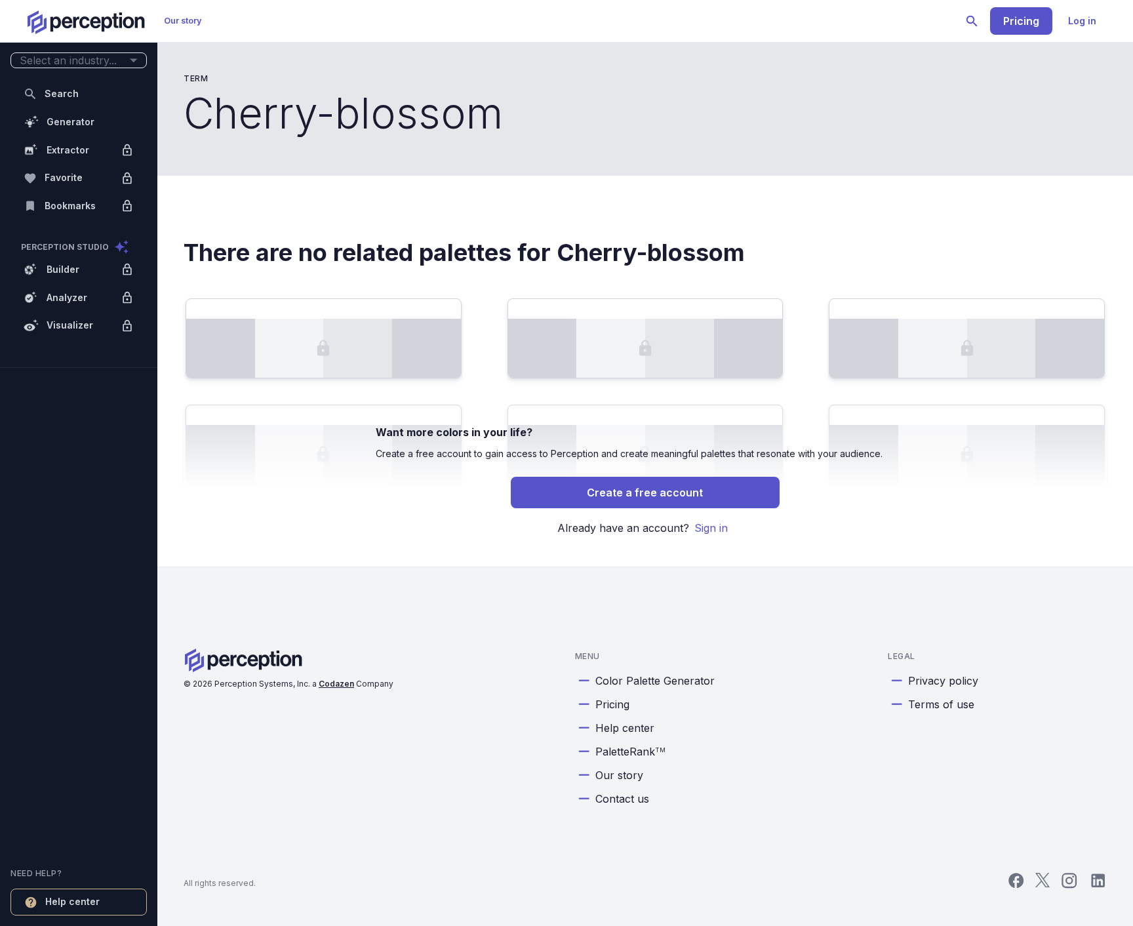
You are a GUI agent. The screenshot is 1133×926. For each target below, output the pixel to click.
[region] (78, 463)
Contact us (622, 798)
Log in (1082, 20)
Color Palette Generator (655, 680)
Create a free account (645, 492)
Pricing (1021, 21)
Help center (624, 728)
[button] (78, 60)
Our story (183, 21)
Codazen (336, 684)
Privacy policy (943, 680)
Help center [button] (72, 901)
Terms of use (941, 704)
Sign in (711, 527)
